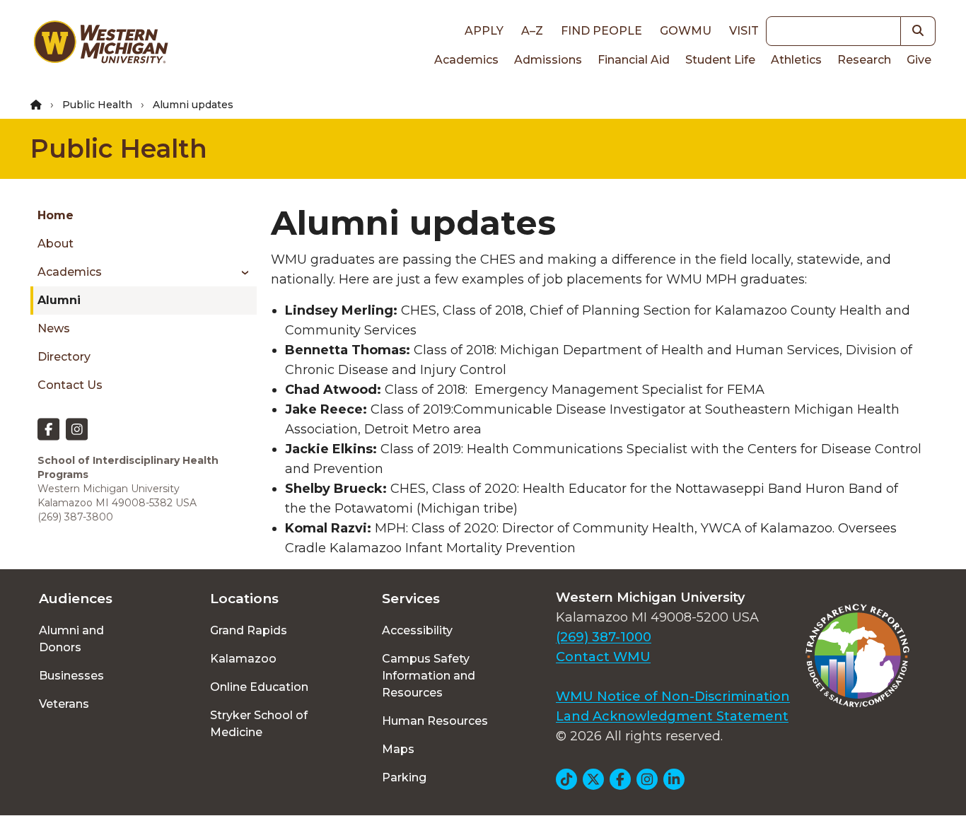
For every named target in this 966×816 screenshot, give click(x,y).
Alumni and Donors (71, 639)
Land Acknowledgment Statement (672, 716)
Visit (744, 30)
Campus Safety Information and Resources (428, 675)
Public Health (97, 104)
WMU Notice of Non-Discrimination (673, 696)
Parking (404, 777)
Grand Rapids (248, 630)
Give (919, 59)
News (53, 328)
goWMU (685, 30)
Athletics (796, 59)
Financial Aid (634, 59)
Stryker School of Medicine (259, 724)
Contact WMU (603, 657)
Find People (601, 30)
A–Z (532, 30)
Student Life (720, 59)
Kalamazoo (243, 658)
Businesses (71, 675)
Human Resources (435, 721)
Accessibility (417, 630)
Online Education (259, 687)
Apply (484, 30)
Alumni (59, 300)
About (55, 243)
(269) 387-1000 (603, 637)
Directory (64, 356)
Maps (398, 749)
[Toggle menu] (240, 272)
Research (864, 59)
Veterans (64, 704)
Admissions (548, 59)
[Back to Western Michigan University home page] (100, 45)
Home (55, 215)
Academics (466, 59)
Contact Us (70, 385)
